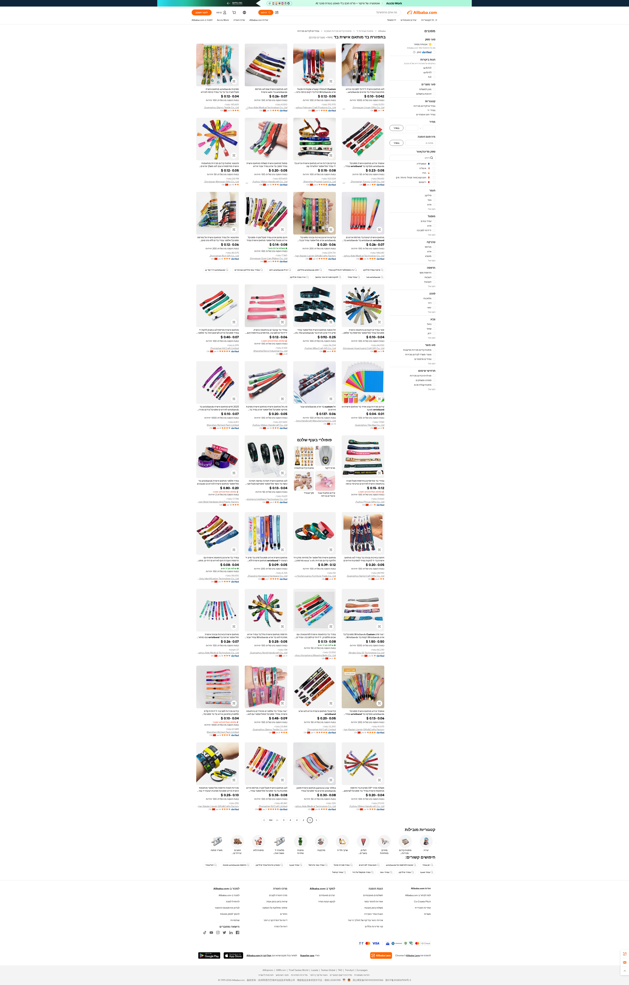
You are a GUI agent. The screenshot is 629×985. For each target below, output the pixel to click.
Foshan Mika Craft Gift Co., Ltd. (320, 348)
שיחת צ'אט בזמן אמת (277, 901)
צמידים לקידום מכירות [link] (308, 31)
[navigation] (412, 426)
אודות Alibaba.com (421, 888)
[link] (624, 954)
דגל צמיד (209, 865)
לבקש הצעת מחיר (326, 901)
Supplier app (307, 955)
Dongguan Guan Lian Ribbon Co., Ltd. (268, 258)
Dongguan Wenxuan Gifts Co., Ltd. (221, 181)
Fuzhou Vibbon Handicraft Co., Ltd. (269, 181)
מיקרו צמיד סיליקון (371, 270)
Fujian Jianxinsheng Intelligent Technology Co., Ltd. (266, 499)
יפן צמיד (426, 865)
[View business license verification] (344, 980)
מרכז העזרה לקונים (278, 895)
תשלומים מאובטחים (373, 895)
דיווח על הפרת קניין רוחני (275, 920)
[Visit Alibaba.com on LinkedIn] (231, 932)
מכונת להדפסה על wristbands (399, 865)
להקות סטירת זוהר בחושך (326, 277)
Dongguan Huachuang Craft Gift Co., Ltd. (363, 348)
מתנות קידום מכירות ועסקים (338, 31)
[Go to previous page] (316, 820)
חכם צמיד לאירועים (367, 865)
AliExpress (268, 970)
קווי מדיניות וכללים (374, 926)
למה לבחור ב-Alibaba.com (418, 895)
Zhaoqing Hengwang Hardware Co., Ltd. (267, 576)
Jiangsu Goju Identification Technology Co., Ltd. (217, 578)
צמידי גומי (384, 872)
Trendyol (349, 970)
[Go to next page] (264, 820)
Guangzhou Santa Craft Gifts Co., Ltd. (365, 576)
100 (270, 820)
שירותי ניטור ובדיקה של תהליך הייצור (365, 920)
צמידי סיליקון (405, 872)
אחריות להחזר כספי (373, 901)
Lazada (314, 970)
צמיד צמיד (352, 277)
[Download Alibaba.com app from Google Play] (209, 955)
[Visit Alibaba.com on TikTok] (205, 932)
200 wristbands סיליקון (308, 270)
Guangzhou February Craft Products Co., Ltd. (314, 107)
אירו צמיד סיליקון (297, 277)
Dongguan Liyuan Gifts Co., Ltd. (368, 107)
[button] (277, 12)
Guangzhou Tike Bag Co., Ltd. (369, 425)
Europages (362, 970)
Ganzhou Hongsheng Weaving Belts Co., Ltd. (314, 655)
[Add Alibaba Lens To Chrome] (381, 955)
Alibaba (382, 31)
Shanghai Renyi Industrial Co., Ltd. (270, 351)
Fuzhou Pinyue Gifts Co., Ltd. (369, 501)
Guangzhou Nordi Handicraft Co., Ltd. (268, 652)
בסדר (396, 128)
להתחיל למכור (232, 901)
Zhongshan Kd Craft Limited (224, 348)
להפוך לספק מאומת (229, 914)
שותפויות (234, 920)
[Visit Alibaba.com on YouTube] (211, 932)
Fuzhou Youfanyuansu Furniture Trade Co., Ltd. (314, 576)
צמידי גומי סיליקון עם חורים (247, 270)
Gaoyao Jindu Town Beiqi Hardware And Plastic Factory (217, 501)
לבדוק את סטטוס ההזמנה (227, 907)
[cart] (233, 13)
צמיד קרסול (337, 872)
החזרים (283, 914)
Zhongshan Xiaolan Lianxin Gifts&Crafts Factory (314, 255)
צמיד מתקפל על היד (361, 872)
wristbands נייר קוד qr (215, 270)
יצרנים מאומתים (327, 895)
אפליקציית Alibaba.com (259, 955)
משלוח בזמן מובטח (373, 907)
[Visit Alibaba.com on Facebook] (237, 932)
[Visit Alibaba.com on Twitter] (224, 932)
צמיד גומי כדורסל (316, 865)
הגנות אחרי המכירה (373, 914)
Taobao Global (328, 970)
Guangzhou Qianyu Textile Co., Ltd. (221, 107)
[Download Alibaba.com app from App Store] (233, 955)
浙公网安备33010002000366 (368, 980)
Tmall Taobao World (298, 970)
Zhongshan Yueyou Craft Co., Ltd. (367, 181)
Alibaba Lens (413, 955)
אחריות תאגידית (423, 907)
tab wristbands (373, 277)
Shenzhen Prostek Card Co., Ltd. (319, 181)
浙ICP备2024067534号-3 (398, 980)
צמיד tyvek (294, 865)
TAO (340, 970)
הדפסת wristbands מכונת (234, 865)
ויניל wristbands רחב (278, 270)
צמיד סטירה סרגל (341, 865)
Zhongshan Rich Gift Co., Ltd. (224, 255)
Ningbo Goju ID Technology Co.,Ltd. (366, 652)
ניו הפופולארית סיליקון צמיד (341, 270)
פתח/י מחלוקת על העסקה (274, 907)
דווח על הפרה (280, 926)
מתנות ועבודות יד (364, 31)
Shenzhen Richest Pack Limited (223, 425)
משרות (427, 914)
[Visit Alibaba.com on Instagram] (218, 932)
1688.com (281, 970)
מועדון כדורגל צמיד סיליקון (268, 865)
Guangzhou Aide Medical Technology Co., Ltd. (266, 107)
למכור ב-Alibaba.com (229, 895)
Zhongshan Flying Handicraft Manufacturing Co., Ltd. (314, 420)
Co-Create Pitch (422, 901)
